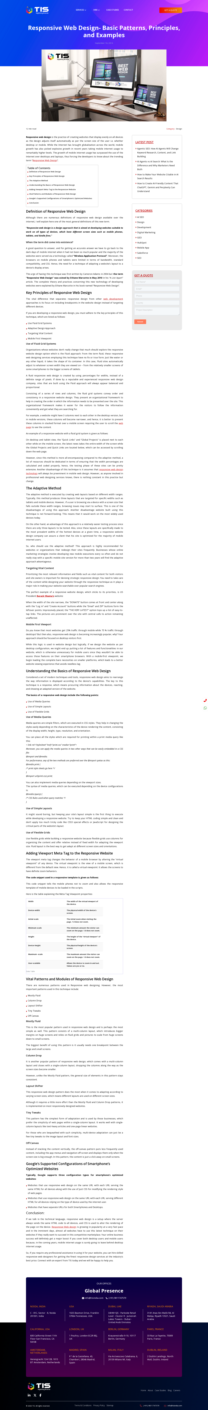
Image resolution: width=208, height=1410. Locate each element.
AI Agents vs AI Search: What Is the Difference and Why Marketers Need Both (156, 165)
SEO (139, 257)
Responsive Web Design (44, 160)
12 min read (31, 129)
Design (174, 129)
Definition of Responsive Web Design (45, 171)
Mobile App (143, 247)
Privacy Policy (99, 1405)
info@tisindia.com (94, 1297)
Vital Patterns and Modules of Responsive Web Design (52, 194)
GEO (139, 237)
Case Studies (112, 10)
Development (144, 227)
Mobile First (34, 338)
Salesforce (142, 252)
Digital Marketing (146, 232)
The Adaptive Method (39, 180)
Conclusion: (34, 203)
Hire (95, 10)
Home (143, 1390)
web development (113, 298)
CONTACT (128, 10)
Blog (170, 1390)
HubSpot (141, 242)
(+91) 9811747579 (117, 1297)
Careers (176, 1390)
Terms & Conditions (83, 1405)
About (150, 1390)
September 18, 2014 (104, 43)
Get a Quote (170, 10)
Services (80, 10)
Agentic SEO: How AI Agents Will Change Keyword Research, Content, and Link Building (158, 152)
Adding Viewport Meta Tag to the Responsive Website (52, 189)
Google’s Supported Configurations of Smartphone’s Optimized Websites (60, 198)
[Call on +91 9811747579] (205, 700)
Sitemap (110, 1405)
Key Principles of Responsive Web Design (47, 176)
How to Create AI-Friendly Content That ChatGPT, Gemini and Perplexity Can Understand (157, 187)
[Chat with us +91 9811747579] (205, 708)
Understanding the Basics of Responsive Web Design (52, 185)
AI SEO (140, 217)
